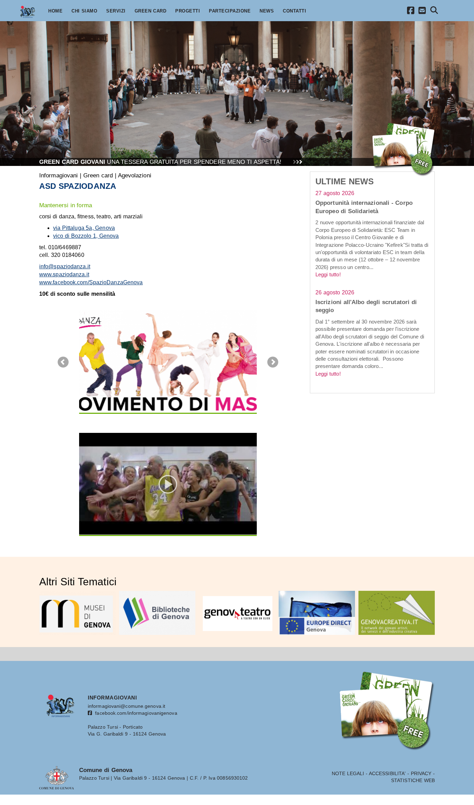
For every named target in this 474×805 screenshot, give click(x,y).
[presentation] (63, 362)
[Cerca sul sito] (434, 11)
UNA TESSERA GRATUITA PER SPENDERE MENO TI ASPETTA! (160, 162)
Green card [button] (151, 11)
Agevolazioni (134, 175)
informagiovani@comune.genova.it (126, 706)
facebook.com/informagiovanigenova (134, 713)
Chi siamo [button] (84, 11)
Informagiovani (58, 175)
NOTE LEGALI (348, 773)
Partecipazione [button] (230, 11)
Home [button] (55, 11)
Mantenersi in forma (65, 205)
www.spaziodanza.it (64, 274)
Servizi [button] (116, 11)
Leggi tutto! (328, 274)
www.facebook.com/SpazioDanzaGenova (91, 282)
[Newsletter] (422, 11)
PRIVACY (421, 773)
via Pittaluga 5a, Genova (84, 228)
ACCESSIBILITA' (387, 773)
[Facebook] (411, 11)
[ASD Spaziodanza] (168, 361)
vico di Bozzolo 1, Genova (86, 236)
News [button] (267, 11)
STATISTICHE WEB (413, 780)
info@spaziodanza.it (64, 266)
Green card (98, 175)
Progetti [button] (187, 11)
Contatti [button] (294, 11)
